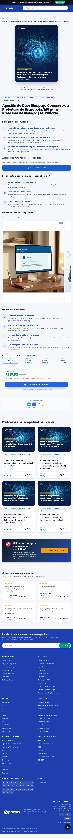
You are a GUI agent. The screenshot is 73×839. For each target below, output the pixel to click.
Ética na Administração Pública (47, 715)
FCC (3, 708)
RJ (12, 789)
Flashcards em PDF (44, 680)
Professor (5, 770)
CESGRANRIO (6, 728)
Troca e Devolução (8, 673)
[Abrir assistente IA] (68, 827)
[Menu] (18, 8)
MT (20, 785)
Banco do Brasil (42, 740)
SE (4, 792)
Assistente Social (7, 750)
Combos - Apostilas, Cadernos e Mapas (50, 693)
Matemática (42, 708)
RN (16, 789)
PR (8, 789)
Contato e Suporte (8, 667)
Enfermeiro (5, 760)
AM (12, 782)
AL (8, 782)
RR (24, 789)
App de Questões (43, 673)
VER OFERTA (60, 2)
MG (12, 785)
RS (28, 789)
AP (16, 782)
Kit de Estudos (42, 683)
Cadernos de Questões (15, 19)
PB (28, 785)
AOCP (4, 715)
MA (8, 785)
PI (3, 789)
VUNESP (4, 712)
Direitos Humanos (43, 728)
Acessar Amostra (38, 168)
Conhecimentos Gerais (45, 718)
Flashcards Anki (42, 677)
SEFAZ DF (41, 760)
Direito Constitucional (45, 725)
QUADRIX (5, 718)
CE (24, 782)
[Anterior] (3, 262)
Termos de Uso (6, 677)
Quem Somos (6, 660)
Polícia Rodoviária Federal (46, 757)
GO (4, 785)
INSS (39, 747)
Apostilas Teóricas (43, 660)
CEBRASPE (5, 702)
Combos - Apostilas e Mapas (47, 690)
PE (32, 785)
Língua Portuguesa (44, 702)
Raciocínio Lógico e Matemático (48, 705)
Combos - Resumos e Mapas (47, 686)
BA (20, 782)
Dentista (5, 757)
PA (24, 785)
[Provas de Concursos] (9, 8)
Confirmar (64, 645)
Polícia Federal (42, 753)
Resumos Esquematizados (46, 664)
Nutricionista (6, 766)
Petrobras (41, 750)
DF (28, 782)
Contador (5, 753)
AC (4, 782)
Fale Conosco (42, 782)
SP (8, 792)
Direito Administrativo (44, 721)
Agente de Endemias (8, 740)
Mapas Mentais (42, 667)
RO (20, 789)
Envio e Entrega (7, 670)
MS (16, 785)
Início (4, 19)
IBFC (3, 721)
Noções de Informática (45, 712)
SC (32, 789)
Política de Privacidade (9, 680)
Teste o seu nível (32, 8)
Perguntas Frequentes (9, 664)
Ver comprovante (27, 596)
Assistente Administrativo (10, 747)
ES (32, 782)
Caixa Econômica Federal (46, 744)
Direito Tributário (43, 731)
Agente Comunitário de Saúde (11, 744)
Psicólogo (5, 773)
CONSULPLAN (6, 731)
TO (12, 792)
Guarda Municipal (7, 763)
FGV (3, 705)
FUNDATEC (5, 725)
